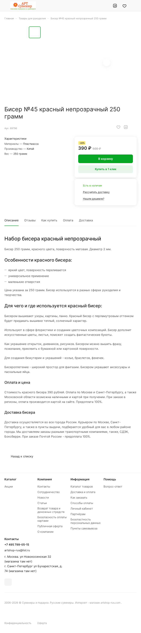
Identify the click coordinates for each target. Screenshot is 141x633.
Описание (11, 220)
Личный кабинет (81, 508)
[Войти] (105, 6)
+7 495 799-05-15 (16, 544)
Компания (44, 479)
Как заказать (78, 497)
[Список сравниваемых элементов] (115, 6)
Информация (79, 479)
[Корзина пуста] (134, 6)
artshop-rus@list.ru (17, 550)
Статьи (42, 503)
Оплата (68, 220)
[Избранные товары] (124, 6)
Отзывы (30, 220)
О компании (45, 531)
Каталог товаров (81, 486)
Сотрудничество (48, 492)
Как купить (49, 220)
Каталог (10, 479)
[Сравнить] (126, 127)
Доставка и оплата (82, 492)
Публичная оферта (49, 526)
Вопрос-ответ (113, 486)
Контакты (43, 486)
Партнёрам (77, 514)
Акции (8, 486)
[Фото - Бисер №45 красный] (77, 62)
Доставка (86, 220)
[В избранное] (118, 127)
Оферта (42, 623)
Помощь (110, 479)
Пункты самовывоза (83, 528)
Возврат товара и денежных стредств (50, 510)
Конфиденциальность (17, 623)
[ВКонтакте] (8, 582)
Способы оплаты (81, 503)
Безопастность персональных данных (85, 521)
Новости (43, 497)
